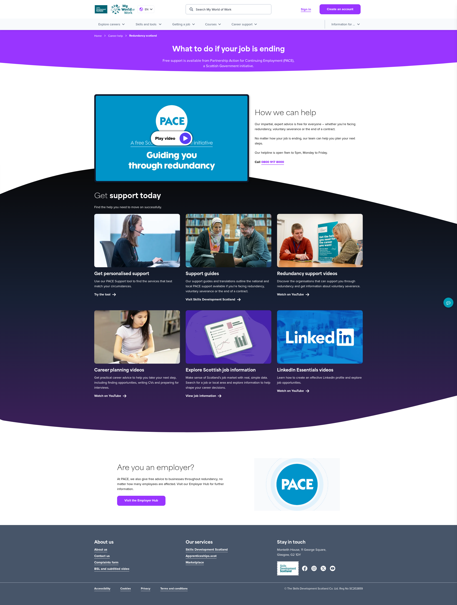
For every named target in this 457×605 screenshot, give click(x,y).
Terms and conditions (174, 588)
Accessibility (102, 588)
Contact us (102, 556)
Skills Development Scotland (207, 549)
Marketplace (195, 562)
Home (98, 36)
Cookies (125, 588)
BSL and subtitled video (111, 568)
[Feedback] (448, 303)
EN (146, 9)
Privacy (145, 588)
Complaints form (106, 562)
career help (115, 36)
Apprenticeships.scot (201, 556)
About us (100, 549)
